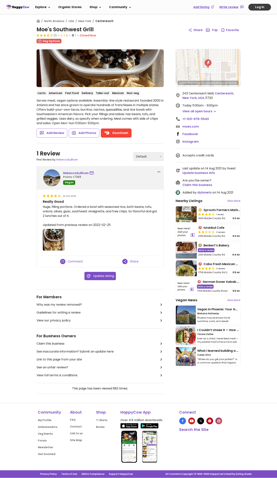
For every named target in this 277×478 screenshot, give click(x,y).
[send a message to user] (92, 173)
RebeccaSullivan (67, 159)
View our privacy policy (54, 320)
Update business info (198, 173)
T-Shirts (101, 420)
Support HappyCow (121, 474)
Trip (215, 30)
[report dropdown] (159, 172)
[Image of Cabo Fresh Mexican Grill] (186, 268)
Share (198, 30)
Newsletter (45, 447)
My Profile (44, 420)
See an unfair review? (52, 367)
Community (118, 7)
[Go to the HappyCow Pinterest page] (209, 421)
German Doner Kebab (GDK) (225, 282)
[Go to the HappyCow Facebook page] (182, 421)
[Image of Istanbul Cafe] (186, 232)
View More (233, 201)
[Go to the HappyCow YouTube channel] (191, 421)
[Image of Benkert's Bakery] (186, 250)
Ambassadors (47, 427)
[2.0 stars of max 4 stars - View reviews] (206, 232)
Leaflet (182, 82)
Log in (259, 7)
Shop (93, 7)
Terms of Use (69, 474)
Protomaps (194, 82)
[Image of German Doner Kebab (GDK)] (186, 286)
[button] (208, 63)
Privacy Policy (48, 474)
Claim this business (50, 343)
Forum (42, 440)
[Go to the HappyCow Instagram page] (218, 421)
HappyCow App (135, 412)
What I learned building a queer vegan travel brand (236, 351)
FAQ (73, 420)
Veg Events (45, 434)
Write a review (206, 250)
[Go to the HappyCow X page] (200, 421)
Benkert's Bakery (216, 245)
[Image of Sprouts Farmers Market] (186, 214)
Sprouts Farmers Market (222, 210)
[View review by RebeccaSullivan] (52, 178)
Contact (76, 426)
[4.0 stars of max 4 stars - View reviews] (44, 35)
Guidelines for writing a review (59, 312)
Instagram (190, 141)
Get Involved (46, 454)
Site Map (76, 440)
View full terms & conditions (57, 375)
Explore (41, 7)
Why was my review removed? (59, 304)
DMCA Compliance (93, 474)
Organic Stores (70, 7)
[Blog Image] (186, 315)
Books (100, 427)
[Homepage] (17, 7)
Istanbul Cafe (214, 228)
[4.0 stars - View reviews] (206, 214)
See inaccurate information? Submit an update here (75, 351)
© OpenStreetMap (212, 82)
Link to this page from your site (59, 359)
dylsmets (204, 192)
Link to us (76, 433)
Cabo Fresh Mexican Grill (223, 264)
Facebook (190, 134)
